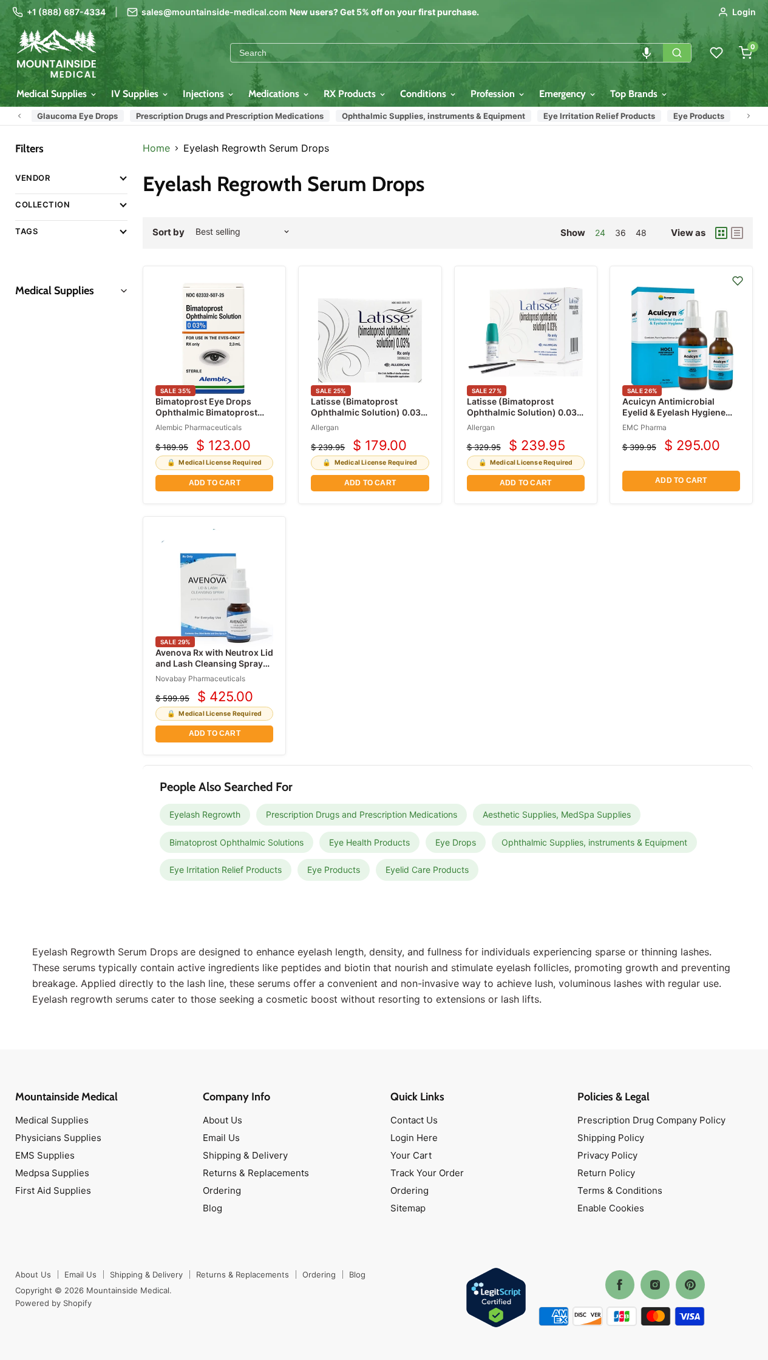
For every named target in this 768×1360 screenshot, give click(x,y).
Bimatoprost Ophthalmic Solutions (236, 842)
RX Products (351, 93)
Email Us (221, 1137)
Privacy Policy (607, 1155)
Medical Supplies (52, 93)
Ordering (222, 1190)
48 (641, 232)
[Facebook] (619, 1284)
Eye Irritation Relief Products (594, 116)
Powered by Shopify (53, 1303)
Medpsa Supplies (52, 1173)
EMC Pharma (644, 427)
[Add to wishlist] (737, 280)
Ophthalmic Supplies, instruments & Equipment (428, 116)
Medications (275, 93)
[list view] (737, 233)
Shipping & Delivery (245, 1155)
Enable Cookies (610, 1208)
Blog (212, 1208)
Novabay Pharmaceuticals (200, 678)
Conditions (424, 93)
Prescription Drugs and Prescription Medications (224, 116)
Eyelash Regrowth (204, 814)
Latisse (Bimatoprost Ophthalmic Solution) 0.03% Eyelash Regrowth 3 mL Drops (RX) (369, 418)
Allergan (325, 427)
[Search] (677, 53)
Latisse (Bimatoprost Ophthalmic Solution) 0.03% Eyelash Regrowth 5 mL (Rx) (525, 412)
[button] (646, 53)
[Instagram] (655, 1284)
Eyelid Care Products (427, 869)
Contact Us (414, 1120)
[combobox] (447, 53)
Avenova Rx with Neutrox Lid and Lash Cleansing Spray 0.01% (214, 663)
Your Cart (411, 1155)
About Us (222, 1120)
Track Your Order (427, 1173)
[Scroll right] (748, 116)
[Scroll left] (19, 116)
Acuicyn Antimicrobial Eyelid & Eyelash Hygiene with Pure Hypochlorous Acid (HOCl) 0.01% (674, 418)
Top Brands (635, 93)
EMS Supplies (45, 1155)
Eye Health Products (369, 842)
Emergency (563, 93)
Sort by (168, 232)
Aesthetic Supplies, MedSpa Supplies (557, 814)
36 (620, 232)
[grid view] (721, 233)
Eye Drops (455, 842)
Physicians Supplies (58, 1137)
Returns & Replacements (256, 1173)
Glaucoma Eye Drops (72, 116)
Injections (204, 93)
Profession (494, 93)
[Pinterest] (690, 1284)
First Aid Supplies (53, 1190)
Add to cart (214, 482)
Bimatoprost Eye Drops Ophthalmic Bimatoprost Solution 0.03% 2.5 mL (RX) (212, 412)
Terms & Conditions (619, 1190)
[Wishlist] (716, 52)
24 (600, 232)
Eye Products (693, 116)
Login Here (414, 1137)
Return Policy (606, 1173)
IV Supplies (136, 93)
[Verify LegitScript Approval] (496, 1298)
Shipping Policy (610, 1137)
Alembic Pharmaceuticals (198, 427)
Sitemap (408, 1208)
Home (156, 148)
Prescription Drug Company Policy (651, 1120)
